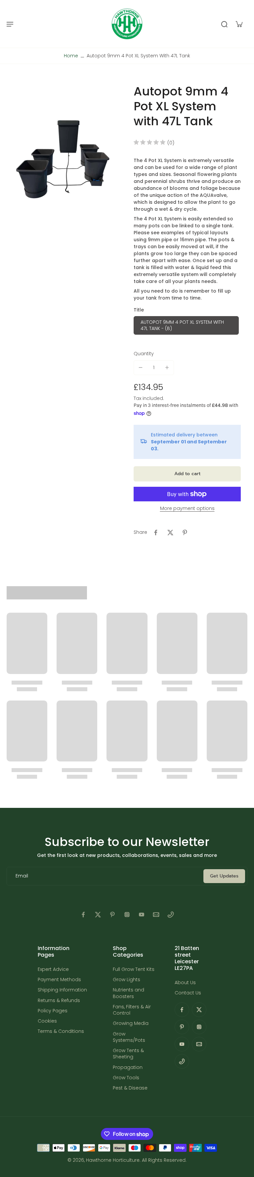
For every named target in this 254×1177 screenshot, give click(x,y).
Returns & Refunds (59, 1000)
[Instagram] (127, 914)
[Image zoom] (63, 160)
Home (71, 55)
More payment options (187, 509)
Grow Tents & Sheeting (128, 1053)
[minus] (140, 367)
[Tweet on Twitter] (170, 532)
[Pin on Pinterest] (185, 532)
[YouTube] (141, 914)
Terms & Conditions (61, 1031)
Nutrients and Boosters (128, 993)
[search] (224, 23)
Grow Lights (126, 980)
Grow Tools (126, 1078)
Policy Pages (52, 1011)
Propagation (128, 1067)
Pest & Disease (130, 1088)
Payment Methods (59, 980)
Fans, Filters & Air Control (132, 1010)
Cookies (47, 1021)
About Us (185, 983)
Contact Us (188, 993)
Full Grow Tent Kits (133, 969)
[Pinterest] (112, 914)
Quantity (144, 353)
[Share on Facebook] (155, 532)
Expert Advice (53, 969)
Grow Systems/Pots (129, 1037)
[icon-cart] (239, 23)
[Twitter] (98, 914)
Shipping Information (62, 990)
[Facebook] (83, 914)
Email (22, 876)
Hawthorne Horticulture (113, 1160)
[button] (187, 473)
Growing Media (130, 1023)
